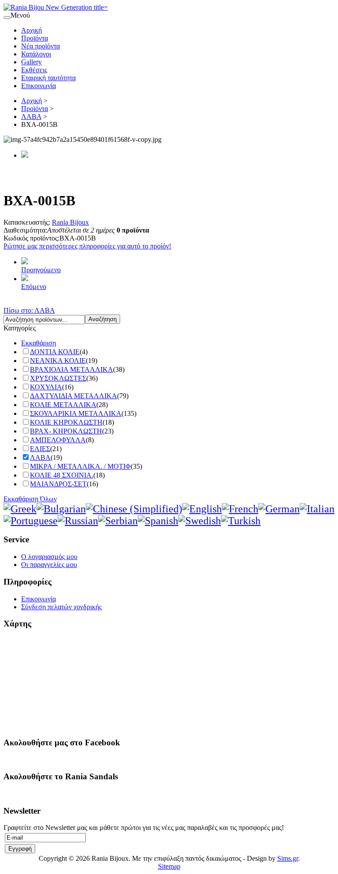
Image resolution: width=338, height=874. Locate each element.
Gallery (31, 62)
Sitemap (169, 866)
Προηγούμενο (41, 270)
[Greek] (20, 509)
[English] (202, 509)
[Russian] (78, 521)
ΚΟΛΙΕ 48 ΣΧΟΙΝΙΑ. (61, 475)
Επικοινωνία (38, 85)
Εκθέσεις (34, 70)
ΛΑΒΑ (31, 116)
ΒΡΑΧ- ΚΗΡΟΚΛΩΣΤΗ (66, 431)
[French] (240, 509)
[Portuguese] (31, 521)
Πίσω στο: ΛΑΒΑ (29, 310)
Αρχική (31, 30)
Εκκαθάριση (38, 343)
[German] (279, 509)
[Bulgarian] (61, 509)
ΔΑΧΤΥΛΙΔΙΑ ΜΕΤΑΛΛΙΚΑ (73, 396)
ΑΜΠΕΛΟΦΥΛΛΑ (58, 440)
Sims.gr (287, 858)
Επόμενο (33, 286)
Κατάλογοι (36, 54)
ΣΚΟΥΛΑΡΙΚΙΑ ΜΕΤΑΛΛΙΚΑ (75, 413)
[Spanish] (158, 521)
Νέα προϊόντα (40, 46)
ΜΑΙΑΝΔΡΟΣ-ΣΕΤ (58, 484)
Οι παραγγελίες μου (49, 564)
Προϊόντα (34, 38)
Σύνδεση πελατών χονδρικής (61, 607)
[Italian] (317, 509)
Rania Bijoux (70, 222)
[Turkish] (241, 521)
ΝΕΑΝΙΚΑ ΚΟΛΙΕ (58, 360)
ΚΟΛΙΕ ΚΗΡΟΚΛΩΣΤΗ (66, 422)
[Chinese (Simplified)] (134, 509)
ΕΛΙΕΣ (40, 448)
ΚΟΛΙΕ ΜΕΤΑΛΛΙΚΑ (63, 404)
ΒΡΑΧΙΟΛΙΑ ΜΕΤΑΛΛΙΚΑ (71, 369)
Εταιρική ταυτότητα (48, 77)
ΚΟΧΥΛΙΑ (46, 387)
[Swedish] (199, 521)
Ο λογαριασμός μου (49, 556)
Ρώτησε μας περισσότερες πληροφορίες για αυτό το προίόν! (87, 246)
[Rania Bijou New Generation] (56, 7)
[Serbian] (118, 521)
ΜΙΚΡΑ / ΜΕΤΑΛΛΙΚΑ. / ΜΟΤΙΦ (80, 466)
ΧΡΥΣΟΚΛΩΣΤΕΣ (58, 378)
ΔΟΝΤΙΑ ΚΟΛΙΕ (55, 352)
